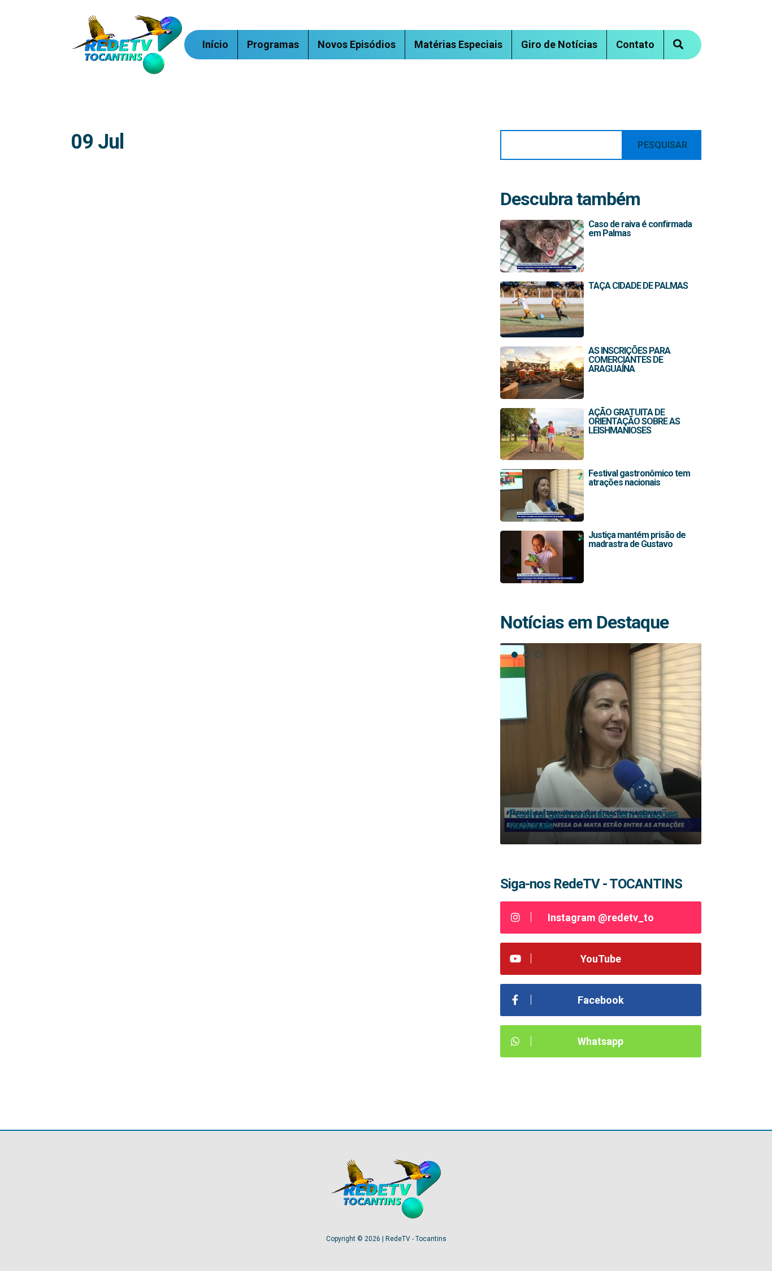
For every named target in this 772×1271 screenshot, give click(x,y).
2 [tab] (526, 655)
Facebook (601, 1000)
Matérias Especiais (458, 44)
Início (215, 44)
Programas (273, 44)
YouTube (600, 959)
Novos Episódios (357, 44)
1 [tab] (514, 655)
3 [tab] (538, 655)
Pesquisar (662, 145)
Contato (635, 44)
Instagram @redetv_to (601, 917)
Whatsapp (600, 1041)
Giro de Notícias (559, 44)
